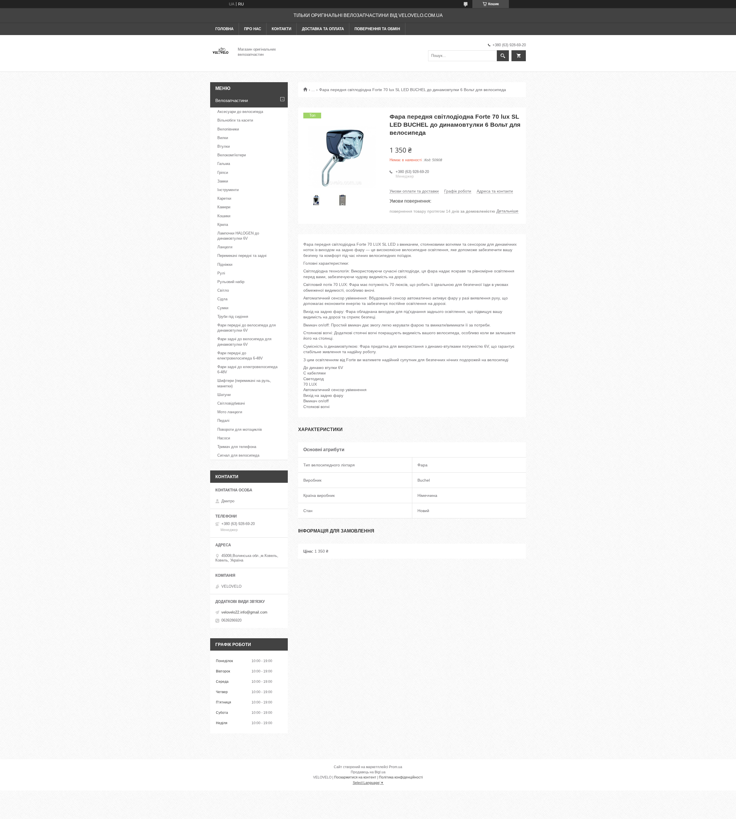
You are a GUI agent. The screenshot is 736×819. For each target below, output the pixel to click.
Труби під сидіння (232, 316)
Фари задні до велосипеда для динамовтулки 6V (244, 341)
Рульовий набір (230, 282)
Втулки (223, 146)
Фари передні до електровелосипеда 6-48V (240, 355)
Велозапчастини (231, 100)
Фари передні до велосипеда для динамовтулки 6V (246, 327)
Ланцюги (224, 247)
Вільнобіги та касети (235, 120)
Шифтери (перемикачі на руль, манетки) (244, 383)
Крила (222, 224)
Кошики (223, 216)
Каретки (224, 198)
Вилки (222, 138)
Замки (222, 181)
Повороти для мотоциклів (239, 429)
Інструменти (228, 190)
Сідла (222, 299)
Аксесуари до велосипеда (240, 111)
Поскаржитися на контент (355, 777)
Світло (223, 290)
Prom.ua (395, 767)
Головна (224, 29)
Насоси (223, 438)
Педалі (223, 420)
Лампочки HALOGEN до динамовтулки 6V (238, 236)
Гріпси (222, 172)
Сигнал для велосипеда (238, 455)
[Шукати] (503, 55)
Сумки (222, 308)
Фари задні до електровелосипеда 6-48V (247, 369)
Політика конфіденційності (401, 777)
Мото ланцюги (229, 412)
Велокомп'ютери (231, 155)
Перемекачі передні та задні (242, 255)
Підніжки (224, 264)
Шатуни (224, 395)
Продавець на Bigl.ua (368, 772)
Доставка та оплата (323, 29)
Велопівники (228, 129)
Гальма (223, 164)
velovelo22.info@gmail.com (244, 612)
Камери (223, 207)
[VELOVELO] (220, 51)
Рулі (221, 273)
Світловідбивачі (231, 403)
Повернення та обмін (377, 29)
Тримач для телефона (236, 447)
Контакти (281, 29)
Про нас (252, 29)
